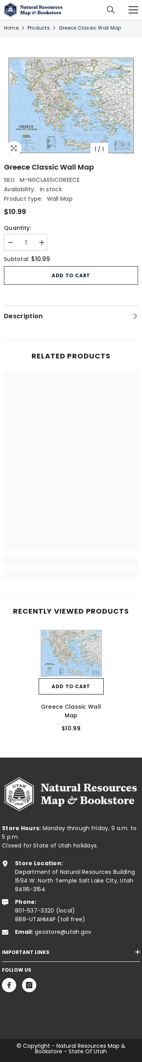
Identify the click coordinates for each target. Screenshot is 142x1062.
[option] (71, 105)
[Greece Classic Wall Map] (71, 653)
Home (11, 27)
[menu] (133, 10)
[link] (71, 561)
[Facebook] (9, 985)
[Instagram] (29, 985)
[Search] (111, 10)
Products (39, 27)
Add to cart (71, 275)
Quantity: (17, 228)
